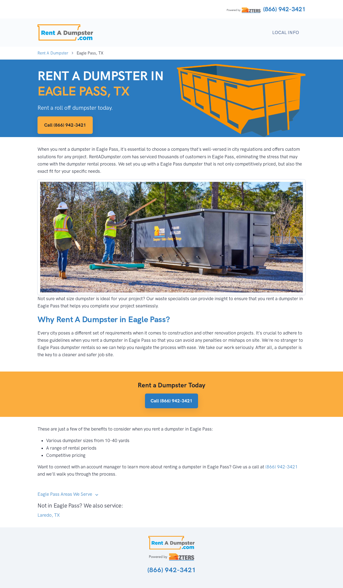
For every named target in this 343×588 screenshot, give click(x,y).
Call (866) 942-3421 (65, 125)
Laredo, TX (49, 515)
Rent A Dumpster (53, 53)
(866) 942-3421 (284, 9)
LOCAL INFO (285, 32)
